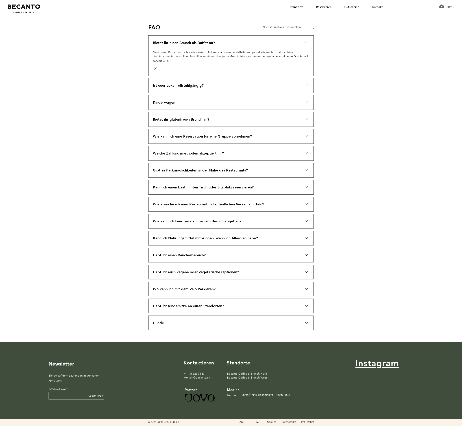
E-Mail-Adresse (57, 389)
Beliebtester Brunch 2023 (274, 395)
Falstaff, (246, 395)
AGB (242, 422)
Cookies (271, 422)
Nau (254, 395)
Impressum (307, 422)
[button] (300, 7)
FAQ (257, 422)
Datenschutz (289, 422)
